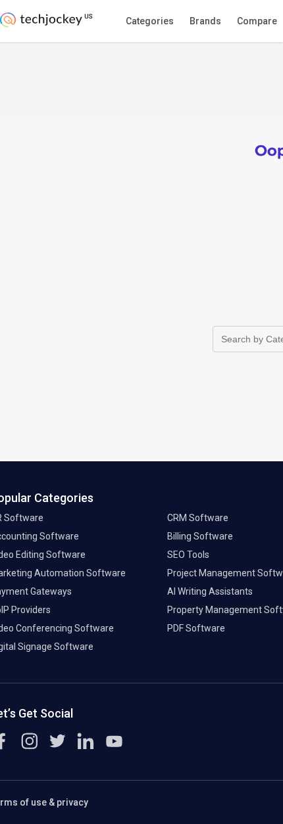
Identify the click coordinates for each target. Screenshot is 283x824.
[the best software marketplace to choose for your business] (48, 23)
